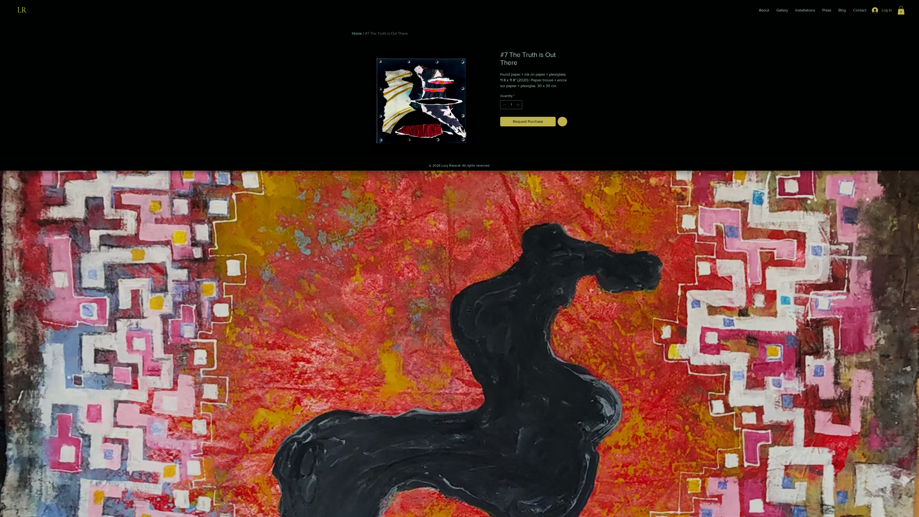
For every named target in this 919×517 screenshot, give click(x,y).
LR (21, 10)
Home (357, 33)
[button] (901, 10)
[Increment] (518, 105)
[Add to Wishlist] (562, 121)
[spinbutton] (511, 105)
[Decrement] (504, 105)
